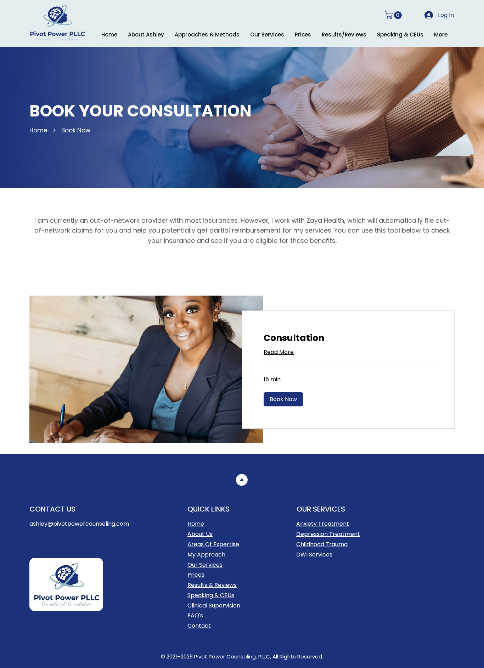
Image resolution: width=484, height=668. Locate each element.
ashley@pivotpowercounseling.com (79, 524)
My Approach (206, 554)
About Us (200, 534)
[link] (348, 338)
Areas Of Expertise (213, 544)
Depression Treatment (328, 534)
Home (38, 130)
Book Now (75, 130)
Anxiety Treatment (322, 524)
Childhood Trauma (322, 544)
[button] (394, 15)
